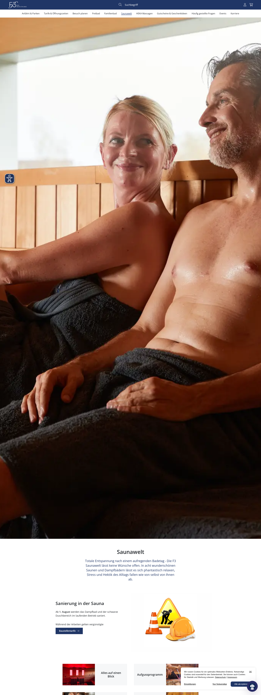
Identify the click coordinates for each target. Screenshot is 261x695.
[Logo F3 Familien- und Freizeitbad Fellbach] (17, 5)
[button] (120, 5)
